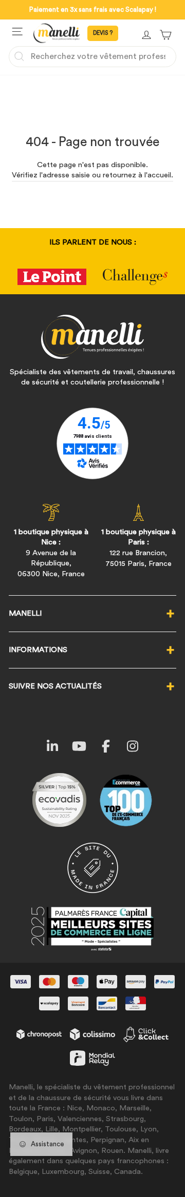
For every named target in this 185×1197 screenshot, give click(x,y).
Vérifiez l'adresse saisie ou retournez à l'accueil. (92, 175)
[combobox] (92, 56)
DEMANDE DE (102, 33)
